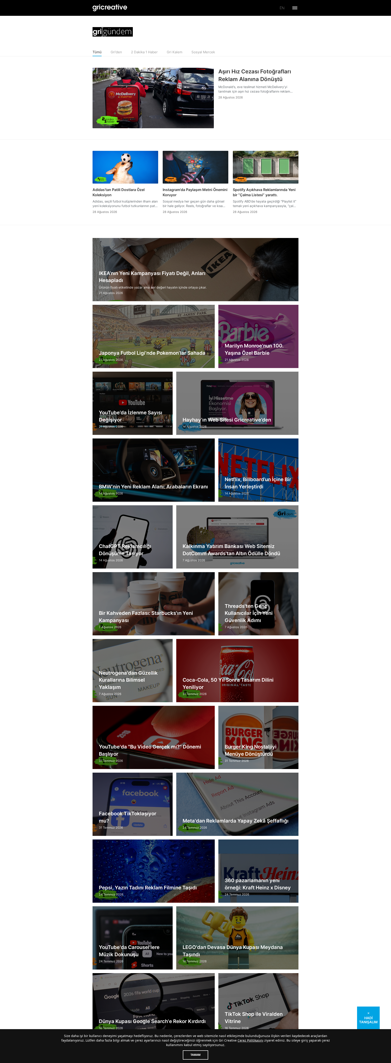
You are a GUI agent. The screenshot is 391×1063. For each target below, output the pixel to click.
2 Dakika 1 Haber (144, 52)
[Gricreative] (110, 8)
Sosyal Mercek (203, 52)
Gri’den (116, 52)
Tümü (97, 52)
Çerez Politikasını (250, 1040)
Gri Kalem (174, 52)
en (282, 8)
